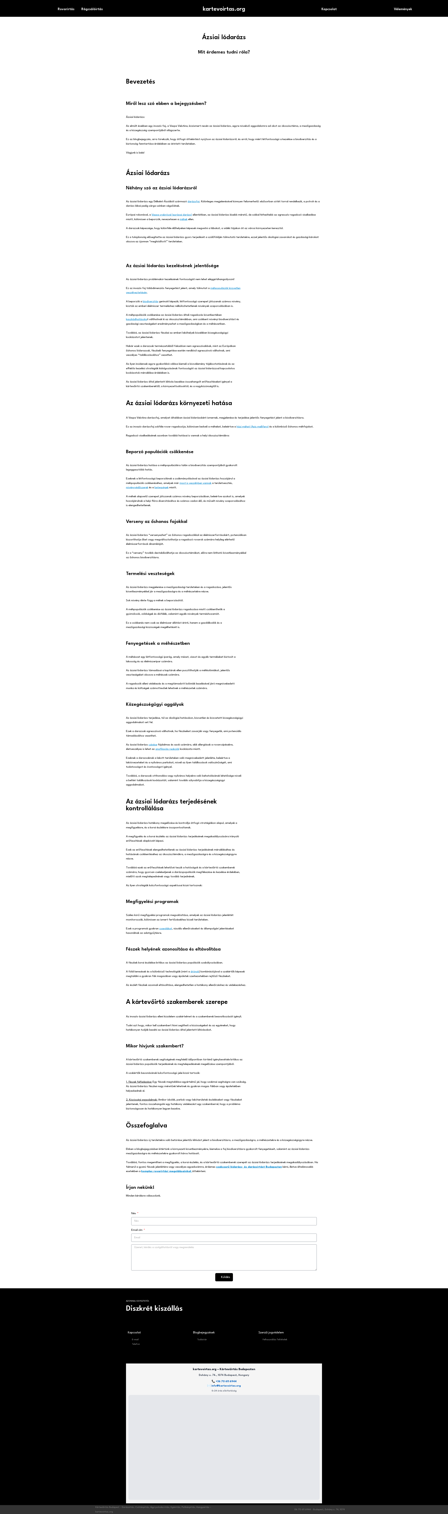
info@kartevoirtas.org (226, 1386)
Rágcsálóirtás (92, 9)
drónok (195, 971)
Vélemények (403, 9)
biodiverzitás (150, 301)
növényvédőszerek (137, 487)
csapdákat (165, 928)
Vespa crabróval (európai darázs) (172, 214)
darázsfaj (194, 201)
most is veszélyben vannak (195, 483)
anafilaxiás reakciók (167, 749)
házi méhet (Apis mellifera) (253, 426)
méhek (183, 219)
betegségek (162, 487)
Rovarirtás (66, 9)
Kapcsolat (329, 9)
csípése (153, 744)
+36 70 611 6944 (226, 1381)
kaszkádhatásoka (136, 319)
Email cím (137, 1230)
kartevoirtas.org (224, 9)
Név (134, 1213)
